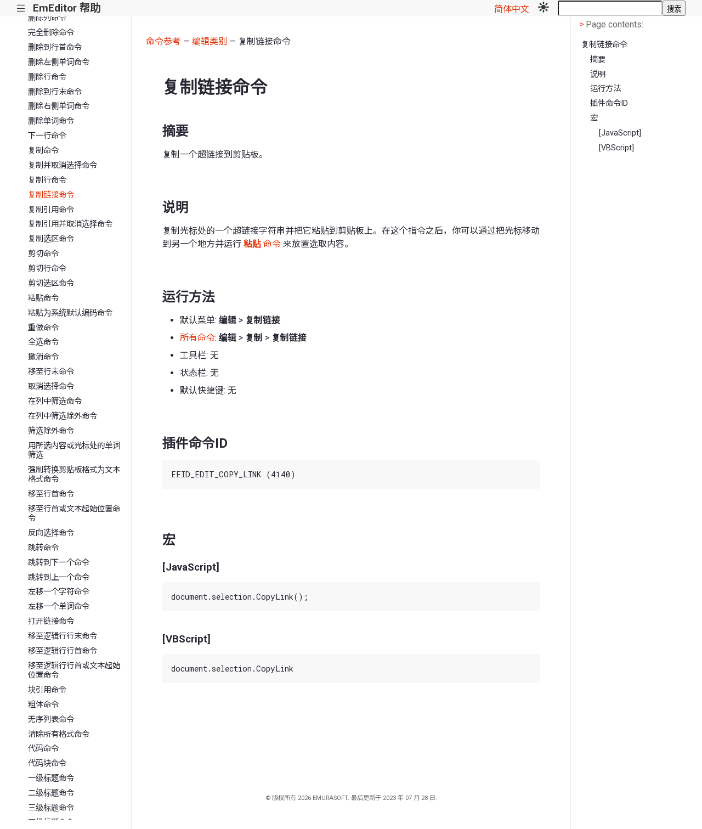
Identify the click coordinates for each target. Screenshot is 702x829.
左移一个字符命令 (58, 591)
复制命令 (43, 150)
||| (21, 8)
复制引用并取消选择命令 (70, 224)
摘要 (597, 59)
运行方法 (605, 88)
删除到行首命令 (55, 47)
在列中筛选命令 (55, 401)
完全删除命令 (51, 32)
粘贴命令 (43, 298)
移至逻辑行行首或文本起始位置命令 (74, 670)
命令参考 (163, 41)
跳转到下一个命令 (58, 562)
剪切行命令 (47, 268)
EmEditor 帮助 (66, 8)
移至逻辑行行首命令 (62, 651)
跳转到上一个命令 (58, 577)
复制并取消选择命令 (62, 165)
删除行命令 (47, 77)
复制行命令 (47, 180)
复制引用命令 (51, 210)
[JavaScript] (620, 133)
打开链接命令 (51, 621)
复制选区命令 (51, 239)
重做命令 (43, 327)
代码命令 (43, 748)
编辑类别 (209, 41)
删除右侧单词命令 (58, 106)
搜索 (674, 9)
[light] (543, 8)
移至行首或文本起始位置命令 (74, 513)
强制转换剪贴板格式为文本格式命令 (74, 474)
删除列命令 (47, 17)
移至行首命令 (51, 494)
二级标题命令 (51, 793)
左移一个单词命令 (58, 606)
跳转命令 (43, 547)
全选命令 (43, 342)
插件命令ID (609, 103)
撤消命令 (43, 357)
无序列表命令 (51, 719)
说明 (597, 74)
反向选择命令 (51, 533)
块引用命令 (47, 690)
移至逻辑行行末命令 (62, 636)
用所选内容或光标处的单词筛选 (74, 450)
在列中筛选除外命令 (62, 416)
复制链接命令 (51, 195)
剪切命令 (43, 253)
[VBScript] (616, 148)
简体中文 (511, 9)
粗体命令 (43, 704)
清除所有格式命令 (58, 734)
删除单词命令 (51, 121)
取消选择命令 (51, 386)
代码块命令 (47, 763)
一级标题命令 (51, 778)
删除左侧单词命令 (58, 62)
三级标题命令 (51, 808)
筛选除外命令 (51, 431)
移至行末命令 (51, 371)
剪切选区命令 (51, 283)
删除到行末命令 (55, 92)
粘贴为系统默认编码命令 (70, 313)
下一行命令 (47, 135)
